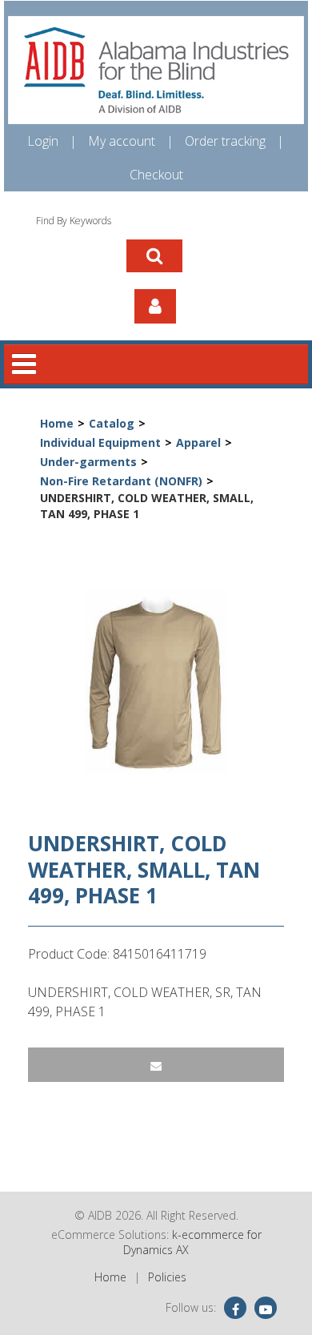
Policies (167, 1277)
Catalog (111, 423)
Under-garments (88, 461)
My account (121, 141)
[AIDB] (156, 70)
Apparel (198, 442)
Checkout (156, 174)
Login (42, 141)
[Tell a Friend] (156, 1064)
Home (57, 423)
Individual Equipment (100, 442)
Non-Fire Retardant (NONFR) (121, 481)
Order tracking (225, 141)
